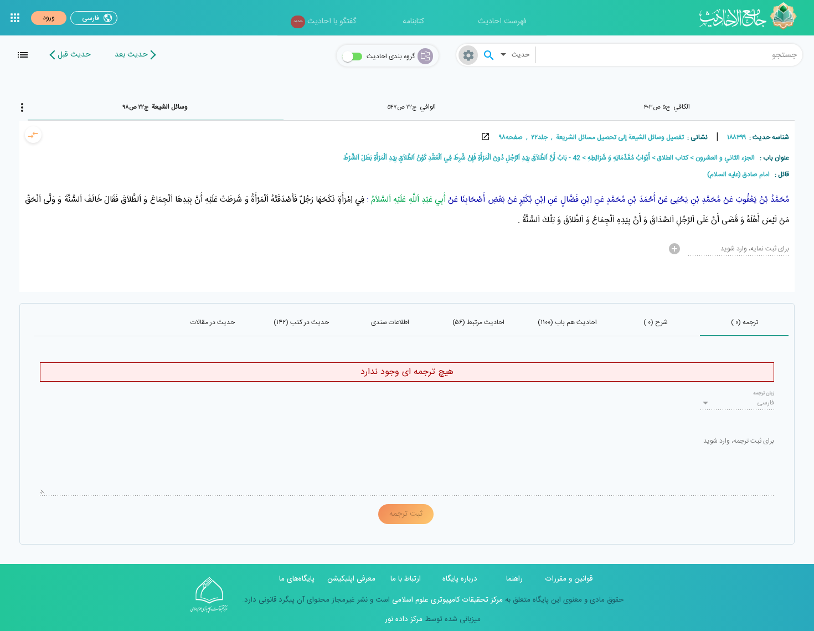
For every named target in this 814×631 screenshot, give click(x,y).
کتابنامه (413, 21)
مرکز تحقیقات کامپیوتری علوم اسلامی (446, 600)
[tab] (667, 107)
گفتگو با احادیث (324, 21)
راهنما (514, 579)
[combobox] (669, 55)
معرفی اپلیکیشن (351, 579)
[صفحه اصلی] (751, 18)
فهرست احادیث (502, 21)
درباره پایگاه (459, 579)
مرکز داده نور (404, 619)
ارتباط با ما (405, 579)
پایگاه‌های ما (297, 579)
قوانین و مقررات (569, 579)
